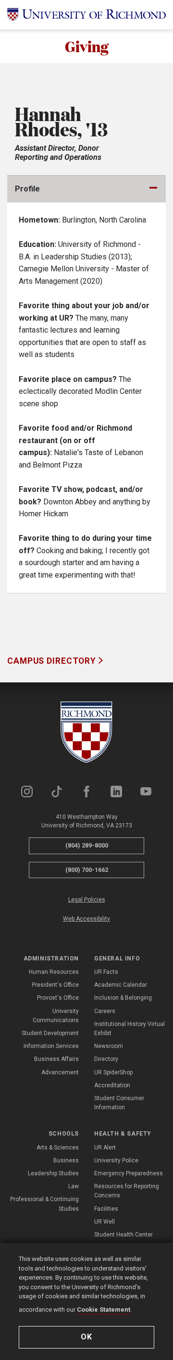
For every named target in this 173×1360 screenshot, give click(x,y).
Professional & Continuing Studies (44, 1204)
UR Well (104, 1221)
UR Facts (106, 972)
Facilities (106, 1208)
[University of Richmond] (86, 15)
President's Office (55, 984)
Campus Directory (53, 661)
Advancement (60, 1072)
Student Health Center (123, 1234)
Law (73, 1186)
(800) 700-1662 (86, 869)
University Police (116, 1160)
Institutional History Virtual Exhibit (129, 1029)
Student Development (50, 1033)
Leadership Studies (53, 1173)
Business (66, 1160)
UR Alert (105, 1147)
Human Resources (54, 972)
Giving (87, 46)
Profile (27, 188)
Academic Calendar (120, 984)
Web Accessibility (86, 918)
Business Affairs (56, 1059)
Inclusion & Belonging (123, 997)
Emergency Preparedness (128, 1173)
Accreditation (112, 1085)
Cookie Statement (103, 1309)
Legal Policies (86, 899)
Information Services (51, 1046)
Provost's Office (58, 997)
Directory (106, 1059)
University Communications (56, 1016)
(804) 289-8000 (86, 845)
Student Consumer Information (119, 1103)
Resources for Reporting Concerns (126, 1191)
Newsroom (108, 1046)
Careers (104, 1011)
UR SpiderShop (113, 1072)
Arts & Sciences (58, 1147)
